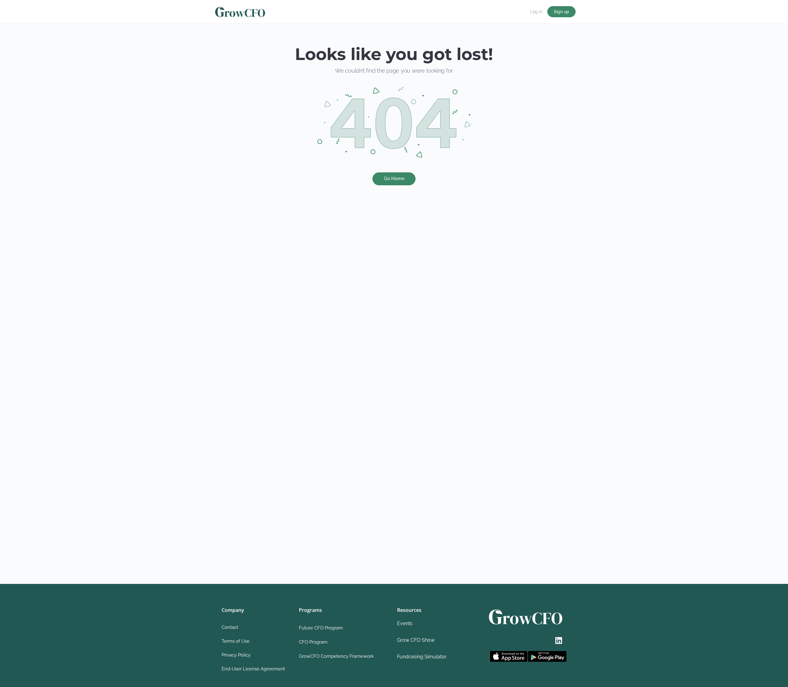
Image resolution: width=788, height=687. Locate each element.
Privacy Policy (236, 655)
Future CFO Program (321, 628)
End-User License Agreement (253, 669)
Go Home (394, 178)
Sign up (561, 11)
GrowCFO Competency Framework (336, 656)
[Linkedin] (558, 640)
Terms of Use (236, 641)
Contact (230, 627)
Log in (536, 11)
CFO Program (313, 642)
